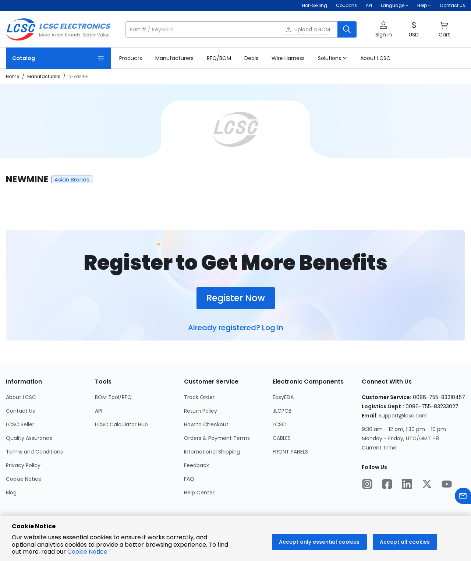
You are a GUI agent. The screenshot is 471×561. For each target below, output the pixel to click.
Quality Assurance (29, 438)
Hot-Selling (314, 5)
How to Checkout (206, 424)
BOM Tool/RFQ (113, 397)
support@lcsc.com (403, 415)
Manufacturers (43, 76)
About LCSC (21, 397)
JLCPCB (282, 410)
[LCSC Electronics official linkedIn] (406, 485)
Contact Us (452, 5)
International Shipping (212, 451)
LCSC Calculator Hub (121, 424)
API (369, 5)
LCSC (279, 424)
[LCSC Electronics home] (58, 29)
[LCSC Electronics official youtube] (446, 485)
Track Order (199, 397)
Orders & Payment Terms (217, 438)
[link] (130, 58)
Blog (11, 492)
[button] (241, 29)
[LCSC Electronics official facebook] (387, 485)
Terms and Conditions (34, 451)
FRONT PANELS (290, 451)
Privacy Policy (23, 465)
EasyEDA (283, 397)
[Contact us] (463, 497)
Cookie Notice (24, 479)
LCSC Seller (20, 424)
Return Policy (200, 410)
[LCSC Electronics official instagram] (367, 485)
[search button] (347, 29)
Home (12, 76)
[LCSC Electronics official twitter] (426, 485)
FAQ (189, 479)
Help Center (199, 492)
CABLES (282, 438)
